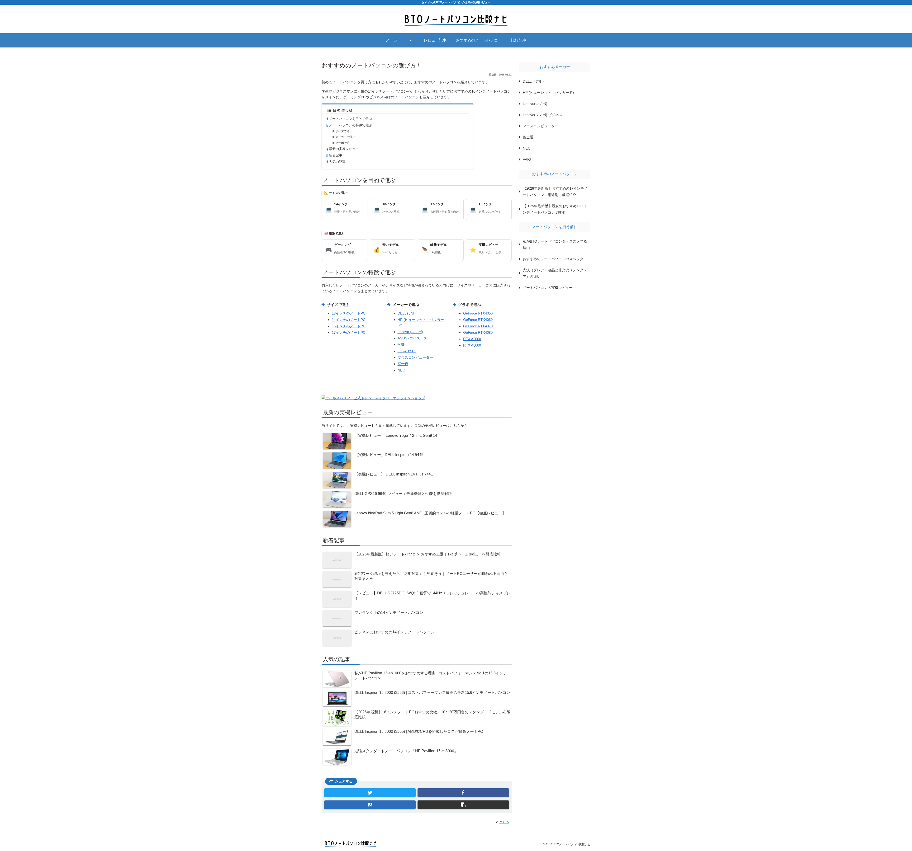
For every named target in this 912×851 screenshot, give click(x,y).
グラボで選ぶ (343, 143)
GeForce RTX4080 (478, 332)
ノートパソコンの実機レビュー (548, 288)
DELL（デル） (534, 81)
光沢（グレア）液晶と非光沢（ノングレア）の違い (555, 273)
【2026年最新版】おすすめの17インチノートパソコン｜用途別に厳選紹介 (555, 191)
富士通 (403, 364)
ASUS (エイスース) (413, 338)
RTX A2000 (472, 339)
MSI (401, 345)
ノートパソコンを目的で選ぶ (350, 119)
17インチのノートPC (349, 332)
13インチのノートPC (349, 313)
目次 (336, 110)
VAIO (527, 159)
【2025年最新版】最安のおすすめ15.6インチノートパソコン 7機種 (555, 209)
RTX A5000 (472, 345)
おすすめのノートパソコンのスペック (553, 259)
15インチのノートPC (349, 326)
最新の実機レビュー (344, 149)
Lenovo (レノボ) (410, 332)
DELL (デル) (407, 313)
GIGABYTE (407, 351)
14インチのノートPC (349, 320)
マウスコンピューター (415, 357)
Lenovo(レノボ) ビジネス (542, 115)
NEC (401, 370)
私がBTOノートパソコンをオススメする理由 (555, 244)
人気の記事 (337, 162)
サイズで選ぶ (343, 131)
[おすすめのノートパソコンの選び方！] (370, 804)
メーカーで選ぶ (345, 137)
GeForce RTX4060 (478, 320)
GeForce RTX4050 (478, 313)
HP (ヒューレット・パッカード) (548, 92)
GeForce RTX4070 (478, 326)
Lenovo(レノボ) (535, 104)
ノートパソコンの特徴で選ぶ (350, 125)
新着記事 (335, 155)
